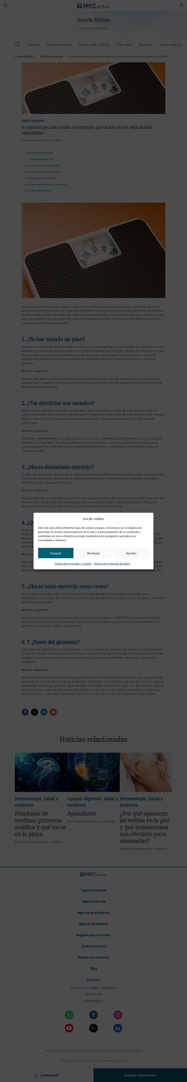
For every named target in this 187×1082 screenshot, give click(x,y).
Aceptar (56, 553)
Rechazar (93, 553)
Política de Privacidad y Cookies (73, 563)
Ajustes (131, 553)
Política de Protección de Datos (112, 563)
